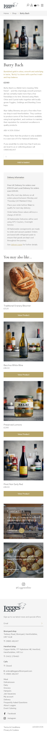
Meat (6, 679)
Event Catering (10, 708)
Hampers (7, 691)
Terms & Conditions (12, 727)
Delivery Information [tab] (15, 177)
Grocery (7, 688)
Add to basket (23, 162)
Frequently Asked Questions (15, 702)
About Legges (10, 705)
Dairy (6, 685)
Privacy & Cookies (11, 730)
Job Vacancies (10, 693)
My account (8, 696)
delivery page (16, 244)
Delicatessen (9, 682)
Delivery (7, 699)
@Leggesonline (23, 587)
